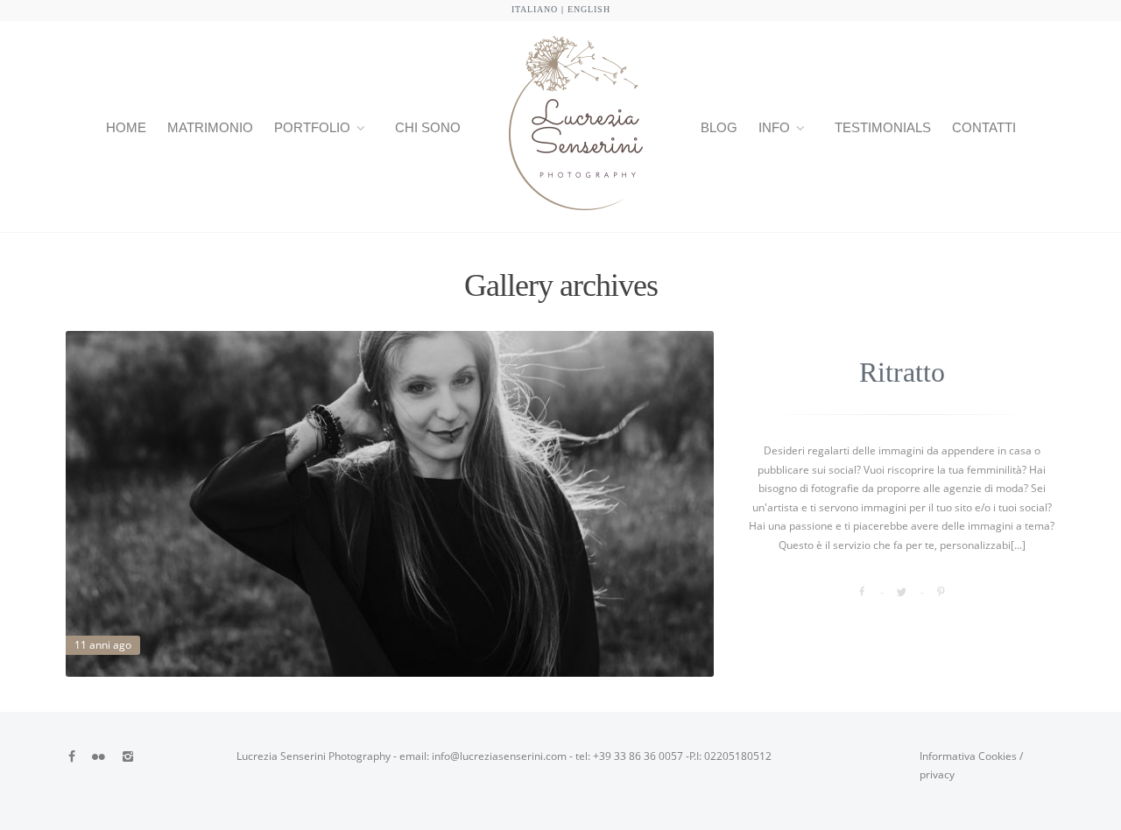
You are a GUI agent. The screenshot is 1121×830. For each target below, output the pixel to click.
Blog (719, 127)
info (774, 127)
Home (126, 127)
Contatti (984, 127)
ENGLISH (589, 9)
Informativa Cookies (968, 756)
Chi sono (428, 127)
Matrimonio (210, 127)
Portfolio (312, 127)
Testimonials (883, 127)
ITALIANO (534, 9)
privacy (937, 774)
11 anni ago (102, 644)
